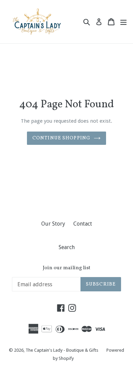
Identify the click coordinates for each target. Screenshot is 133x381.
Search (67, 247)
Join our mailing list (66, 268)
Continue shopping (61, 138)
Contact (82, 223)
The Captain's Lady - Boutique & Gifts (62, 350)
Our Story (53, 223)
